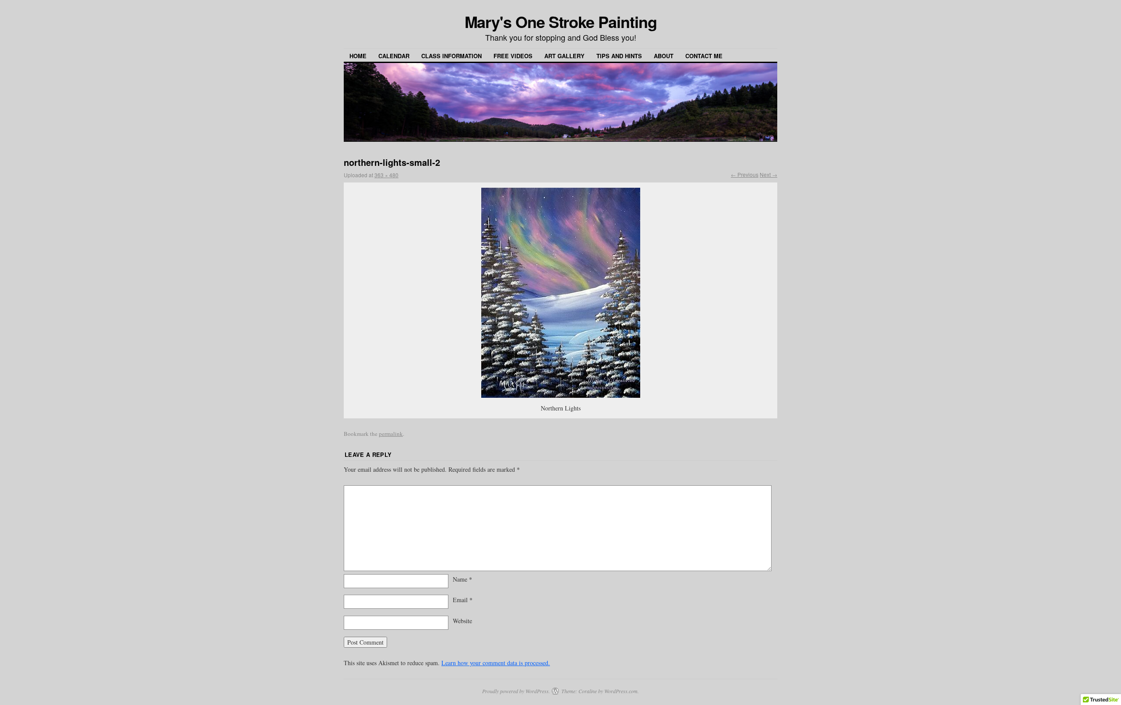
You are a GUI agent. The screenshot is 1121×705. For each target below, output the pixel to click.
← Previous (744, 174)
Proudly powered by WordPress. (516, 690)
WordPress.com (621, 690)
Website (462, 621)
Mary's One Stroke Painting (561, 21)
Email (462, 600)
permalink (391, 434)
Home (358, 56)
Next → (768, 174)
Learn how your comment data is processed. (495, 663)
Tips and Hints (619, 56)
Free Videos (513, 56)
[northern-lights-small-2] (560, 293)
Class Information (451, 56)
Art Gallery (564, 56)
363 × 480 (386, 175)
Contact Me (704, 56)
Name (462, 579)
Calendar (393, 56)
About (663, 56)
